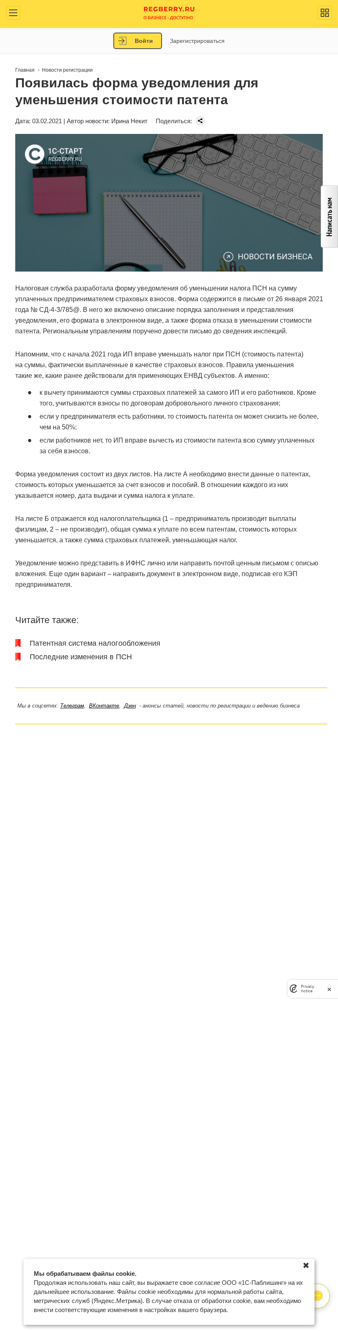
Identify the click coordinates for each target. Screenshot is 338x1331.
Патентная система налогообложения (95, 643)
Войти (144, 40)
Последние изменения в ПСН (81, 657)
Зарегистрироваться (197, 40)
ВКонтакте (104, 706)
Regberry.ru (169, 12)
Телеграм (72, 706)
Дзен (130, 706)
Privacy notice (307, 988)
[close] (329, 989)
